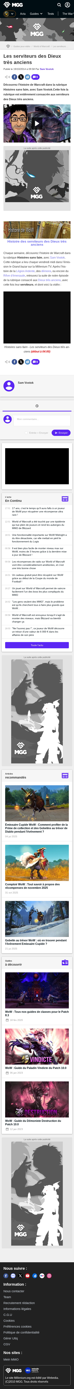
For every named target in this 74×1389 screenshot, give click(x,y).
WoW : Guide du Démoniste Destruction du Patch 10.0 (33, 1122)
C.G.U (7, 1315)
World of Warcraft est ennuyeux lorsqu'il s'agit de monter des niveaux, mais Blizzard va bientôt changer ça (38, 618)
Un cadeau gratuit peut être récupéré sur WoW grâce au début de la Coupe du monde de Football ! (37, 578)
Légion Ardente (25, 271)
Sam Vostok (57, 257)
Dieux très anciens (49, 280)
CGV (6, 1344)
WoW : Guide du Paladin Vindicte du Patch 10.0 (35, 1068)
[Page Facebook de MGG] (5, 1275)
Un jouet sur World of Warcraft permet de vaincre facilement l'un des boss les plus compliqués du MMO (38, 591)
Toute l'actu (37, 645)
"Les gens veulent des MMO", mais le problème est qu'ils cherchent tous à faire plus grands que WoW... (38, 605)
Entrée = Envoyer (38, 432)
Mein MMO (11, 1359)
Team (7, 1297)
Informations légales (17, 1309)
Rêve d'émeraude (14, 275)
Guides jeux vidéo (21, 46)
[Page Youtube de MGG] (27, 1275)
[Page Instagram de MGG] (49, 1275)
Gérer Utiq (10, 1338)
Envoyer (63, 432)
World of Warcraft (42, 46)
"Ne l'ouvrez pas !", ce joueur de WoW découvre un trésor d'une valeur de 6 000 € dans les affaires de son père (38, 631)
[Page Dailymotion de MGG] (34, 1275)
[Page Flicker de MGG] (42, 1275)
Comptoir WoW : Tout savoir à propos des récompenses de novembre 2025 (32, 886)
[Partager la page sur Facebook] (14, 77)
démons (46, 271)
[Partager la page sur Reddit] (27, 77)
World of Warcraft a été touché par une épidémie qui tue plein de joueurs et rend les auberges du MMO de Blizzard (38, 525)
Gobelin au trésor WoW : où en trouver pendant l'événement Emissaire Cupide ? (36, 942)
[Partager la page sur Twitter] (21, 77)
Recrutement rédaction (19, 1303)
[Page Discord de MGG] (13, 1275)
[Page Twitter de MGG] (20, 1275)
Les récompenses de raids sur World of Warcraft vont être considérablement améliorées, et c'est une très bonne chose (38, 565)
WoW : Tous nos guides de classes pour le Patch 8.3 (37, 1013)
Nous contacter (13, 1291)
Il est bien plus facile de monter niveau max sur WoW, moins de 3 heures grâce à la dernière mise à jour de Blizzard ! (39, 551)
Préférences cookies (17, 1326)
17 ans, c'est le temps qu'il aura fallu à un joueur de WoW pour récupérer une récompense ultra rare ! (38, 511)
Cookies (9, 1320)
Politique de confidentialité (21, 1332)
